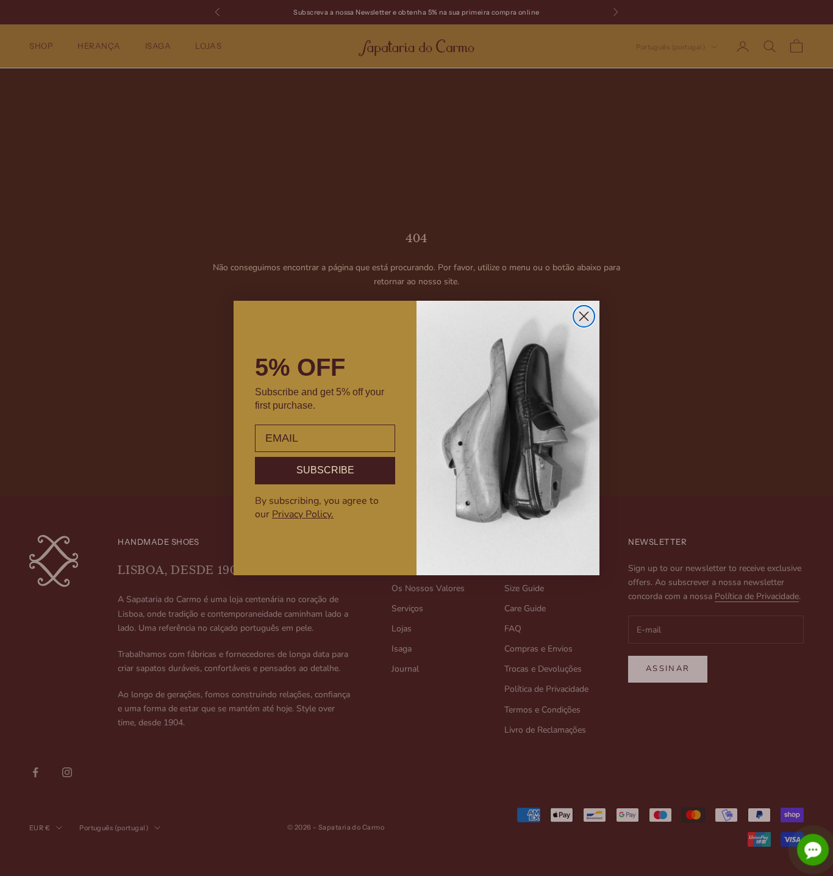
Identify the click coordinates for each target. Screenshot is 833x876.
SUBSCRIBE (325, 470)
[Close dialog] (584, 316)
